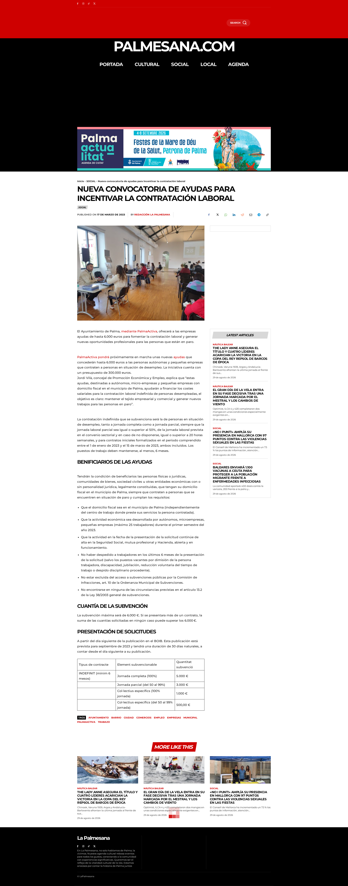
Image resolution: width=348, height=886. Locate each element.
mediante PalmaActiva (139, 331)
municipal (190, 717)
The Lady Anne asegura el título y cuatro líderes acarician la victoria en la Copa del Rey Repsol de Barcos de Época (240, 355)
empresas (174, 717)
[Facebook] (78, 4)
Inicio (80, 181)
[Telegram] (258, 215)
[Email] (250, 215)
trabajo (104, 721)
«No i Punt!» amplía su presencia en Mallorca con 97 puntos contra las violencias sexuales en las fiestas (239, 437)
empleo (159, 717)
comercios (143, 717)
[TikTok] (89, 4)
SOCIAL (91, 181)
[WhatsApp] (225, 215)
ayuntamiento (98, 717)
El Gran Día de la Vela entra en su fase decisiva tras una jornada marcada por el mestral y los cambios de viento (238, 397)
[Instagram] (83, 4)
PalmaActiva (86, 721)
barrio (116, 717)
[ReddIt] (242, 215)
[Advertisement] (174, 99)
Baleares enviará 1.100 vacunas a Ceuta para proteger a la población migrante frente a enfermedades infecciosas (236, 474)
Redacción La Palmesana (152, 214)
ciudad (129, 717)
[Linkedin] (233, 215)
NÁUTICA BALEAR (223, 344)
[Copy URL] (267, 215)
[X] (94, 4)
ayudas (179, 357)
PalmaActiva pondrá (93, 357)
